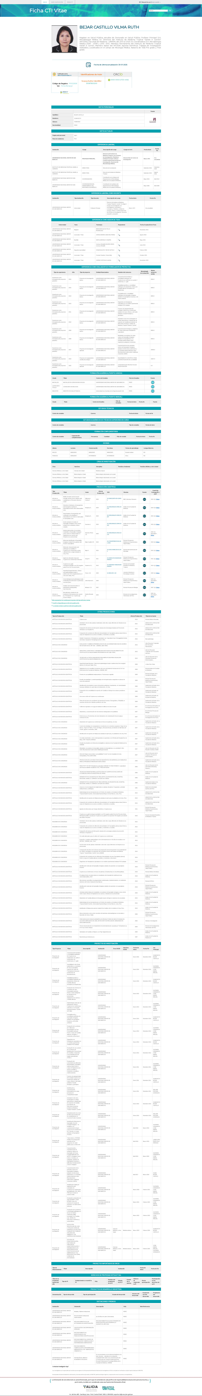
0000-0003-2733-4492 (120, 80)
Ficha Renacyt (66, 86)
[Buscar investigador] (170, 10)
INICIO (45, 2)
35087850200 (91, 83)
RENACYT (70, 2)
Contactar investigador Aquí (60, 1366)
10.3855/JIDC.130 (111, 573)
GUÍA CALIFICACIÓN (57, 2)
